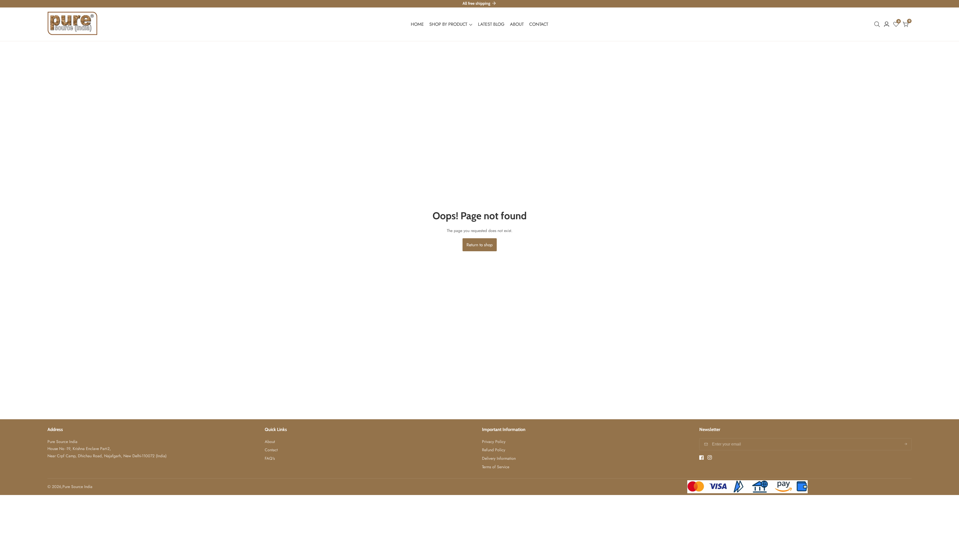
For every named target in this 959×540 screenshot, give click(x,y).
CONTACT (538, 24)
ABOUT (517, 24)
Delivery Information (499, 458)
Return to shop (480, 245)
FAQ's (270, 458)
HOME (417, 24)
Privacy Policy (493, 441)
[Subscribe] (905, 444)
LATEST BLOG (491, 24)
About (270, 441)
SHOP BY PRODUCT (449, 24)
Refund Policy (493, 450)
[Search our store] (878, 24)
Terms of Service (495, 467)
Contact (271, 450)
